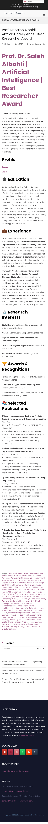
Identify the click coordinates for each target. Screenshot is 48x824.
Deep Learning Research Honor (28, 615)
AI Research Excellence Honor (20, 589)
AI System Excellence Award (20, 596)
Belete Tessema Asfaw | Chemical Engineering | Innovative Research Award (22, 663)
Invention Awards (14, 13)
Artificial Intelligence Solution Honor (19, 606)
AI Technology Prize (26, 598)
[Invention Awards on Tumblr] (35, 752)
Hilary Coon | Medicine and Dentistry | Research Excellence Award (23, 672)
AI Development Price (17, 578)
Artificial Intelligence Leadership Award (19, 604)
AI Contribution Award (17, 575)
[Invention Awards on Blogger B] (29, 752)
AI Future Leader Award (29, 580)
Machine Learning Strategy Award (16, 626)
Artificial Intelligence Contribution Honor (21, 602)
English (29, 1)
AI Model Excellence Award (19, 587)
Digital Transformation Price (14, 622)
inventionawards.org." (27, 734)
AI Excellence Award (36, 578)
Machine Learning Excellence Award (23, 624)
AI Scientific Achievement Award (21, 594)
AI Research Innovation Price (20, 592)
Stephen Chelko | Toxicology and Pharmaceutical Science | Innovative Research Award (23, 680)
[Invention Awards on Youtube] (4, 752)
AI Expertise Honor (10, 580)
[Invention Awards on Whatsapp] (22, 752)
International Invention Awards (15, 771)
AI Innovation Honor (23, 582)
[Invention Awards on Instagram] (10, 752)
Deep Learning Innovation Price (21, 612)
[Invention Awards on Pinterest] (16, 752)
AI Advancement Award (19, 573)
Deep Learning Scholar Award (14, 617)
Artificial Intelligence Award (20, 601)
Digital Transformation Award (28, 619)
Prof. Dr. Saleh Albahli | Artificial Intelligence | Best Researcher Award (23, 34)
